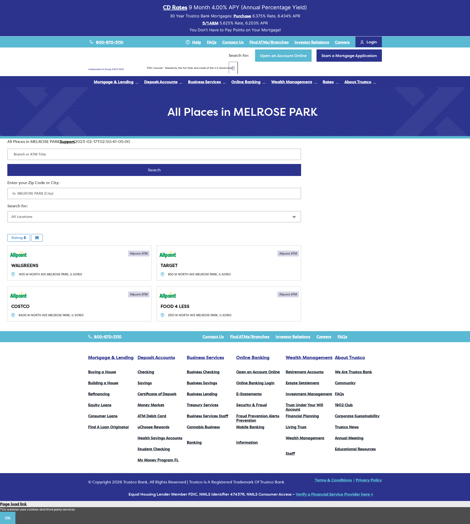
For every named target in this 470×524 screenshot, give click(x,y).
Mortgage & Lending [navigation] (111, 357)
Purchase (242, 16)
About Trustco (350, 357)
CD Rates (175, 7)
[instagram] (372, 336)
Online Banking (253, 357)
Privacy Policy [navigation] (369, 480)
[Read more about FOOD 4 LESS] (229, 304)
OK (8, 518)
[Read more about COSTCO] (80, 304)
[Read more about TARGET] (229, 263)
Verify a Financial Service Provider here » (334, 494)
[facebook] (356, 336)
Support (67, 141)
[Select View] (37, 238)
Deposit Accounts (156, 357)
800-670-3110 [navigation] (107, 336)
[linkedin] (380, 336)
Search (161, 170)
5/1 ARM (210, 23)
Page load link (13, 504)
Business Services (205, 357)
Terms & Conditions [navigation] (333, 480)
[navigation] (283, 55)
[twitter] (364, 336)
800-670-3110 (109, 42)
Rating (18, 237)
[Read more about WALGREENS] (80, 263)
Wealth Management (309, 357)
